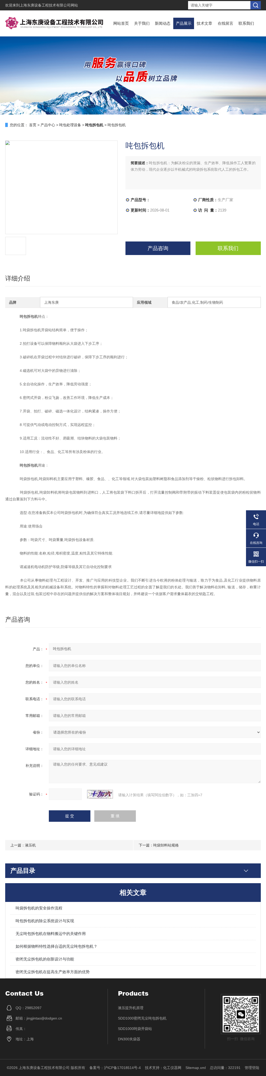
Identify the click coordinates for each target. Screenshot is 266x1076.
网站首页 (121, 23)
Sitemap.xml (195, 1068)
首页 (32, 125)
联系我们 (246, 23)
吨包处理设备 (70, 125)
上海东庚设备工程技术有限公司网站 (49, 5)
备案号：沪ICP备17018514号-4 (115, 1068)
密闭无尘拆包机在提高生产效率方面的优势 (53, 972)
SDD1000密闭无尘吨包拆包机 (142, 1018)
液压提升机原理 (130, 1008)
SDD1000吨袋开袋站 (135, 1029)
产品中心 (48, 125)
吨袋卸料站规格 (166, 845)
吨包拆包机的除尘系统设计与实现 (45, 921)
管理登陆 (252, 1068)
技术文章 (204, 23)
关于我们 (142, 23)
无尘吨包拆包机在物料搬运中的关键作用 (51, 933)
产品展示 (183, 23)
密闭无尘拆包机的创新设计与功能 (45, 959)
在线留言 (225, 23)
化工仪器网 (172, 1068)
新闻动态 (162, 23)
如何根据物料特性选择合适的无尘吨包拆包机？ (56, 946)
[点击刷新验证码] (100, 794)
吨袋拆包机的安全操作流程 (39, 908)
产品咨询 (158, 248)
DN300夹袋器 (129, 1039)
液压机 (30, 845)
